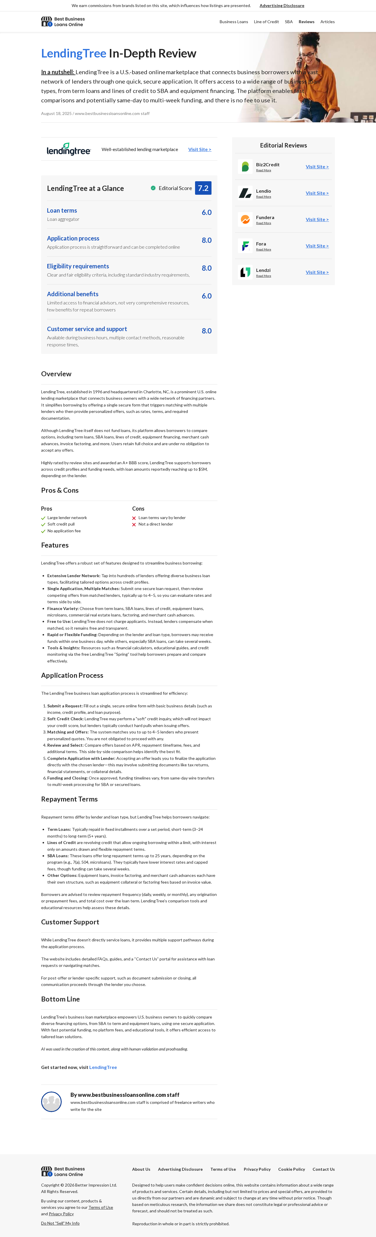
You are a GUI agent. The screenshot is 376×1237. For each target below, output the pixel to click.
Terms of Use (223, 1169)
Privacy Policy (257, 1169)
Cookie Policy (291, 1169)
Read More (263, 170)
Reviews (307, 21)
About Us (141, 1169)
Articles (327, 21)
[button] (282, 5)
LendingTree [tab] (103, 1067)
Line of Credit (266, 21)
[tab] (129, 149)
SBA (289, 21)
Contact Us (324, 1169)
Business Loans (234, 21)
